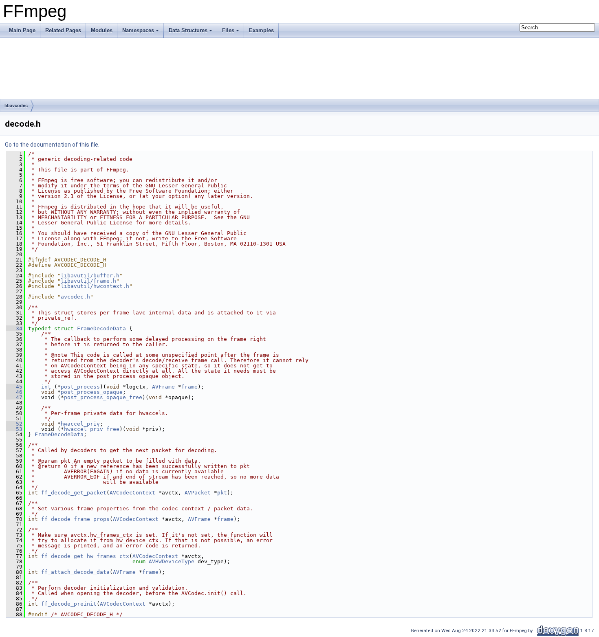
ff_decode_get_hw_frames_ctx (85, 556)
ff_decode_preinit (69, 604)
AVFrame (163, 387)
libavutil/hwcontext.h (95, 286)
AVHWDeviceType (171, 561)
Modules (101, 30)
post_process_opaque (92, 392)
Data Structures (188, 30)
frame (189, 387)
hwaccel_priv (80, 424)
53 (14, 429)
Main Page (22, 30)
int (46, 387)
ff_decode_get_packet (73, 493)
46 (14, 392)
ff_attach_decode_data (75, 572)
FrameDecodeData (101, 328)
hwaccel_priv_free (91, 429)
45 (14, 387)
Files (228, 30)
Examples (261, 30)
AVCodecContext (132, 493)
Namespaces (138, 30)
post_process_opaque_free (103, 397)
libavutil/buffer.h (90, 275)
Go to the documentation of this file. (52, 144)
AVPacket (198, 493)
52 (14, 424)
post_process (80, 387)
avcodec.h (75, 297)
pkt (222, 493)
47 (14, 397)
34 (14, 328)
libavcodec (16, 105)
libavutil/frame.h (88, 281)
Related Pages (63, 30)
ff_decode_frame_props (75, 519)
